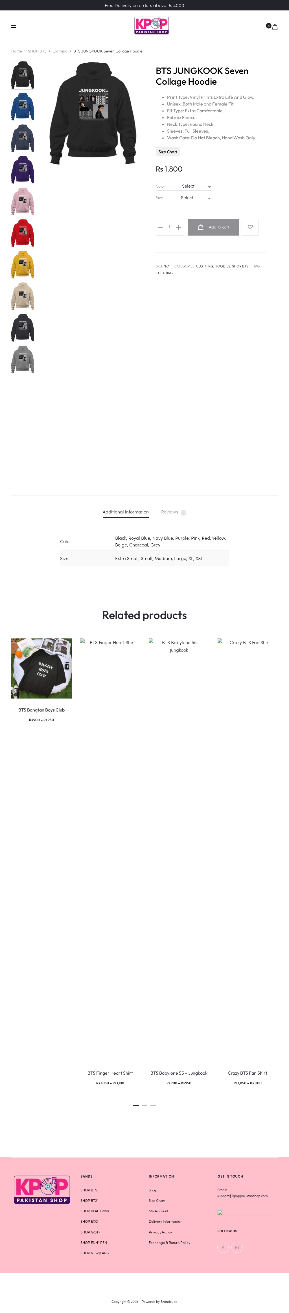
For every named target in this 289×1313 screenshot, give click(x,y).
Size (159, 198)
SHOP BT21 (89, 1200)
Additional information (126, 512)
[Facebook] (223, 1247)
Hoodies (222, 266)
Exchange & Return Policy (169, 1242)
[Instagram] (237, 1247)
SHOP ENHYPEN (93, 1242)
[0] (275, 26)
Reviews (172, 512)
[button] (136, 1104)
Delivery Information (165, 1221)
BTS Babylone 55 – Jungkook (178, 1073)
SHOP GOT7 (90, 1232)
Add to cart (218, 227)
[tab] (126, 512)
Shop (153, 1190)
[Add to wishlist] (250, 227)
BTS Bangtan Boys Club (41, 710)
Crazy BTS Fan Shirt (247, 1073)
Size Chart (168, 151)
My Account (158, 1210)
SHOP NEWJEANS (94, 1252)
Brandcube (169, 1301)
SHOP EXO (89, 1221)
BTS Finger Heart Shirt (110, 1073)
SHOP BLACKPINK (94, 1210)
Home (16, 51)
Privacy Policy (160, 1232)
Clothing (59, 51)
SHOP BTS (37, 51)
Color (160, 186)
